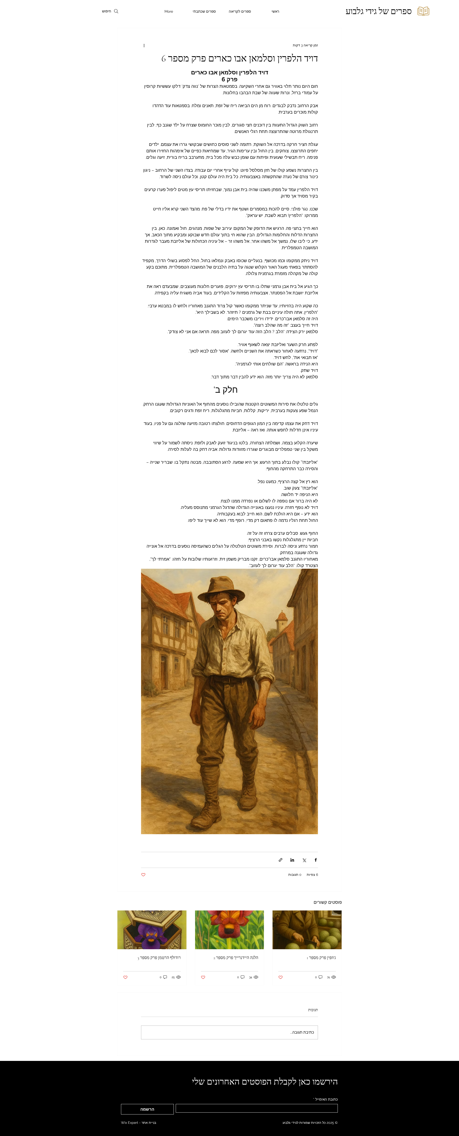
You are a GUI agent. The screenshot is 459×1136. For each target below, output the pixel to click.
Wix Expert (129, 1123)
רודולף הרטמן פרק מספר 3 (159, 957)
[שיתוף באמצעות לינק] (280, 860)
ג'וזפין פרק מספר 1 (321, 957)
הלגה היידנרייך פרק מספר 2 (235, 957)
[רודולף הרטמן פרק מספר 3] (151, 929)
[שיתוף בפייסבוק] (315, 860)
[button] (240, 11)
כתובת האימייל (325, 1099)
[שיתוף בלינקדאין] (292, 860)
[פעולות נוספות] (144, 45)
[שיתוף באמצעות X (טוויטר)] (304, 860)
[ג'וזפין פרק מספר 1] (307, 929)
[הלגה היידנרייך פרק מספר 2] (229, 929)
